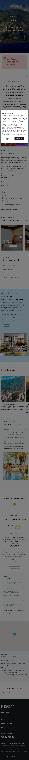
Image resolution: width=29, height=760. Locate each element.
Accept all (19, 138)
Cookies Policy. (22, 134)
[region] (14, 126)
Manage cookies (8, 139)
